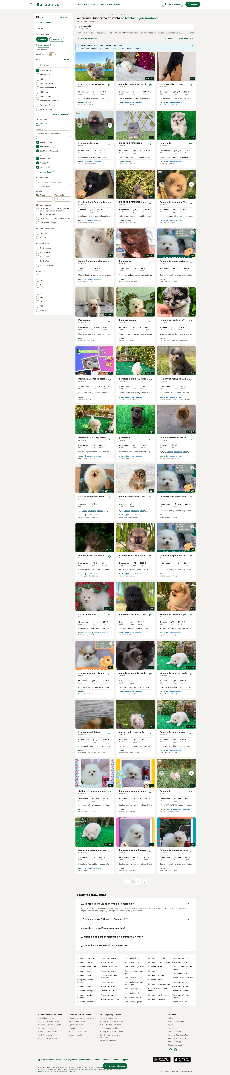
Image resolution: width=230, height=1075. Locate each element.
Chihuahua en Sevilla (109, 1028)
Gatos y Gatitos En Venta (80, 1015)
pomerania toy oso (180, 991)
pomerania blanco (85, 986)
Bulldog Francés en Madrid (111, 1021)
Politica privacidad (176, 1021)
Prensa (171, 1028)
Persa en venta (75, 1035)
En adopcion (56, 39)
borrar (66, 59)
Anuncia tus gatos (176, 1042)
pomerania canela (108, 958)
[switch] (52, 54)
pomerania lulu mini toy (182, 978)
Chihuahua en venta (46, 1018)
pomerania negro (132, 962)
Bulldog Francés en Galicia (111, 1031)
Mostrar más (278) (61, 114)
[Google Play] (162, 1060)
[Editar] (68, 124)
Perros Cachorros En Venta (50, 1015)
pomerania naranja (109, 995)
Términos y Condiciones (69, 1069)
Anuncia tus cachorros (177, 1038)
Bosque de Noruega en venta (81, 1018)
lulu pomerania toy (180, 973)
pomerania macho (85, 962)
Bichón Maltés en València (111, 1025)
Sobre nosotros (174, 1018)
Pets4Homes (48, 1060)
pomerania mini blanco (158, 999)
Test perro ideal (175, 1045)
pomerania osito (155, 980)
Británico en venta (77, 1021)
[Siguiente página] (144, 881)
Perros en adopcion (108, 1041)
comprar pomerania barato (86, 981)
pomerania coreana (180, 958)
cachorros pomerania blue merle (110, 976)
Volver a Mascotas (45, 22)
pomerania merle (179, 1002)
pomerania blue (84, 975)
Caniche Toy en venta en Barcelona (110, 1036)
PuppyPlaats (71, 1060)
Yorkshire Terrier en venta (49, 1025)
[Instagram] (175, 1049)
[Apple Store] (182, 1060)
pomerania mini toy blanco (180, 996)
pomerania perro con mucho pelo (134, 983)
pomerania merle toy (134, 997)
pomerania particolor (86, 1002)
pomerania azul (155, 971)
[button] (94, 125)
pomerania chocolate (157, 958)
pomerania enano (108, 971)
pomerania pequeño (133, 1002)
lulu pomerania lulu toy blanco (182, 968)
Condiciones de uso (176, 1031)
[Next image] (110, 125)
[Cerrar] (193, 46)
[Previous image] (79, 125)
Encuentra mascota (86, 4)
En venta (42, 39)
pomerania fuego (179, 962)
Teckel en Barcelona (108, 1018)
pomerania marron (133, 989)
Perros (40, 28)
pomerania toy (83, 971)
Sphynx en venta (76, 1025)
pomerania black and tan (159, 984)
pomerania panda (132, 993)
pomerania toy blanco (157, 995)
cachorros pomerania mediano (157, 989)
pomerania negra (108, 982)
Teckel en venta (45, 1035)
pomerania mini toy (133, 978)
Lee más (190, 33)
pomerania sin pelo (156, 975)
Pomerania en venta (47, 1028)
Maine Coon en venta (78, 1031)
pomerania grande (109, 986)
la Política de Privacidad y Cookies (90, 1069)
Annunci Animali (102, 1060)
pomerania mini (107, 962)
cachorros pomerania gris (134, 972)
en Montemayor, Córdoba (139, 18)
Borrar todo (64, 17)
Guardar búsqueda (88, 38)
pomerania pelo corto (86, 967)
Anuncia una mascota (110, 4)
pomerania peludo (180, 986)
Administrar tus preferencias (48, 1071)
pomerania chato (132, 958)
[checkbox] (37, 70)
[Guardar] (109, 85)
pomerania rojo (107, 991)
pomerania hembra (85, 958)
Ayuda (170, 1025)
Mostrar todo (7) (47, 172)
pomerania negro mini (134, 967)
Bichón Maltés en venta (48, 1021)
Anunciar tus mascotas (178, 1035)
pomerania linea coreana (159, 962)
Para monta (43, 45)
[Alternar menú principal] (31, 4)
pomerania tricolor (109, 967)
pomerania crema (179, 982)
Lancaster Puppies (120, 1060)
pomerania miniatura (110, 999)
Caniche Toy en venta (47, 1038)
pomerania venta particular (84, 996)
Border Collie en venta (48, 1031)
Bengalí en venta (76, 1028)
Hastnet (59, 1060)
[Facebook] (170, 1049)
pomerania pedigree (86, 991)
